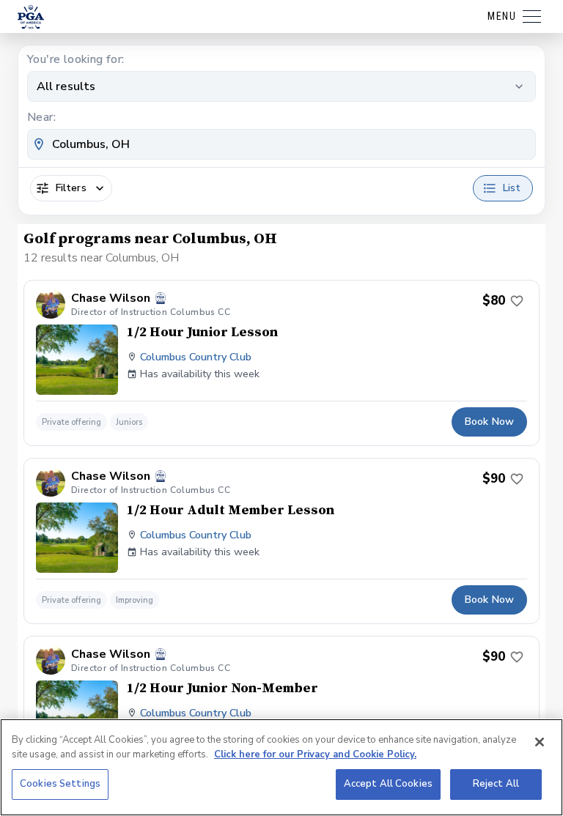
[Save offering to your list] (517, 301)
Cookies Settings (60, 783)
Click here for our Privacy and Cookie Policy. (315, 754)
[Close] (539, 742)
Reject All (496, 783)
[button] (281, 363)
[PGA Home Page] (31, 17)
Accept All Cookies (388, 783)
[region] (281, 767)
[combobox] (281, 144)
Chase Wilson (110, 298)
